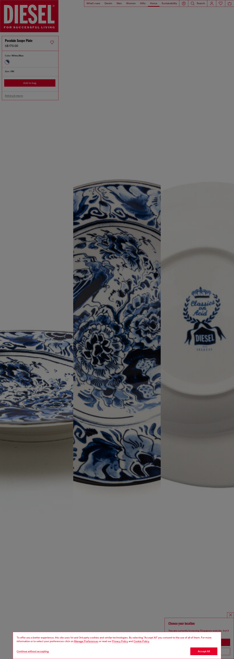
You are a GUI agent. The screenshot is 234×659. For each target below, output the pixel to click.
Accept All (204, 651)
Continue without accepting (33, 651)
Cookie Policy (141, 641)
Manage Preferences (86, 641)
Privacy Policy (120, 641)
